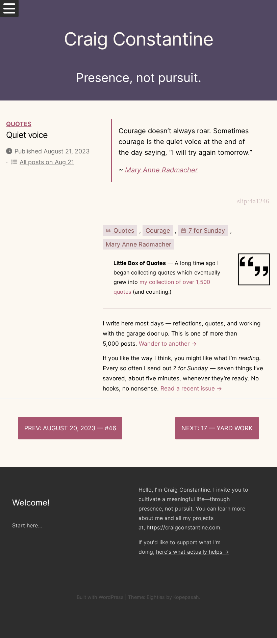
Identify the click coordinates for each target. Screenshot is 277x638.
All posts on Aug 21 (47, 162)
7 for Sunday (206, 230)
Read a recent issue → (191, 388)
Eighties (156, 597)
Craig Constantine (138, 39)
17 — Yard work (227, 428)
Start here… (27, 525)
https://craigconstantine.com (183, 527)
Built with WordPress (100, 597)
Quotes (18, 123)
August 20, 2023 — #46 (79, 428)
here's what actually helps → (192, 551)
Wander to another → (168, 343)
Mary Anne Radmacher (161, 170)
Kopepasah (186, 597)
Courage (158, 230)
